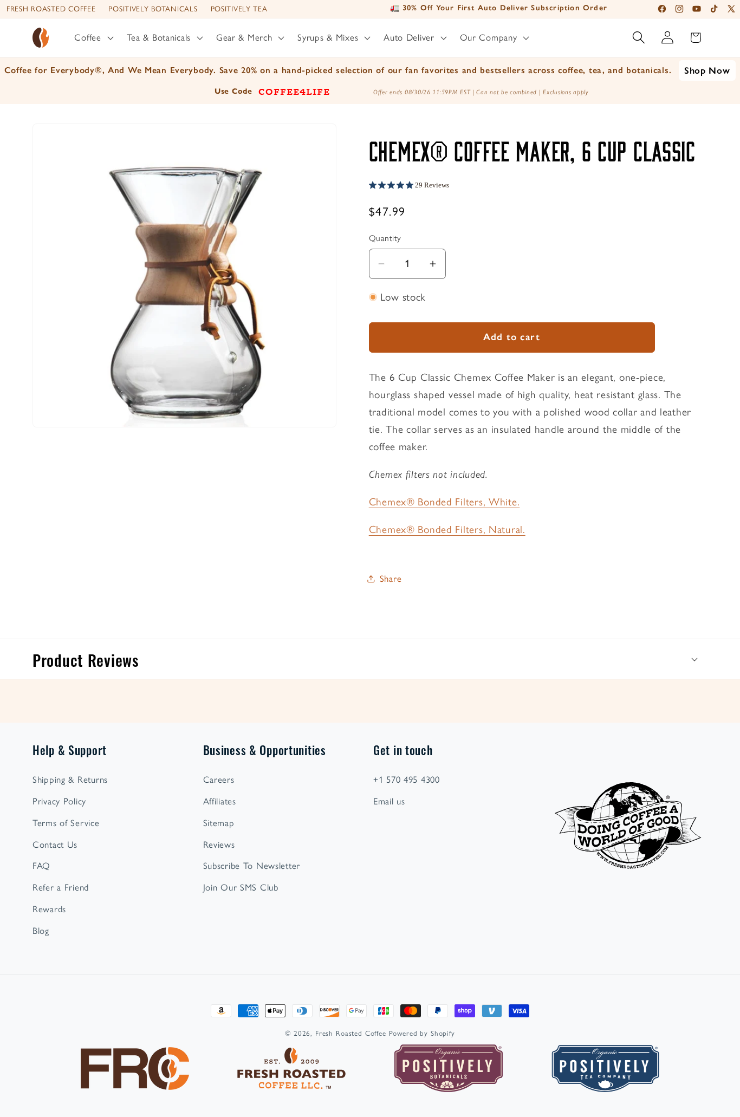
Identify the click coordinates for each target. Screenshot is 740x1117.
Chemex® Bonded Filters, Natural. (447, 529)
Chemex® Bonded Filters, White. (444, 502)
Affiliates (219, 801)
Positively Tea (239, 8)
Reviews (219, 844)
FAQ (41, 865)
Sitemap (219, 822)
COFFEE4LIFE (294, 91)
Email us (389, 801)
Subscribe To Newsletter (252, 865)
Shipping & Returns (70, 779)
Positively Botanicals (152, 8)
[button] (93, 37)
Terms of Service (66, 822)
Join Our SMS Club (240, 887)
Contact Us (55, 844)
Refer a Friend (61, 887)
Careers (219, 779)
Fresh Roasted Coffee (51, 8)
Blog (41, 930)
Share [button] (391, 578)
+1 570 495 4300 (406, 779)
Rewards (49, 909)
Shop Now (707, 70)
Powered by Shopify (422, 1033)
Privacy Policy (59, 801)
